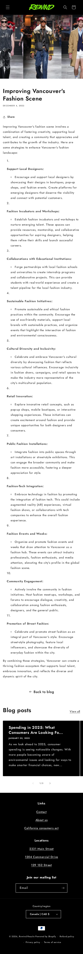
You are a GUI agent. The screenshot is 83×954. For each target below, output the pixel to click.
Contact (41, 812)
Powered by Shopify (45, 936)
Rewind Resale (27, 936)
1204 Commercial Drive (41, 857)
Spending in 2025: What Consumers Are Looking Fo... (36, 730)
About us (42, 820)
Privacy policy (33, 942)
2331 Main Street (41, 849)
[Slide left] (33, 783)
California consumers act (41, 828)
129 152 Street (41, 865)
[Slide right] (50, 783)
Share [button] (11, 117)
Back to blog (44, 691)
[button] (7, 7)
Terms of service (52, 942)
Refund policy (67, 936)
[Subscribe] (63, 888)
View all (75, 711)
